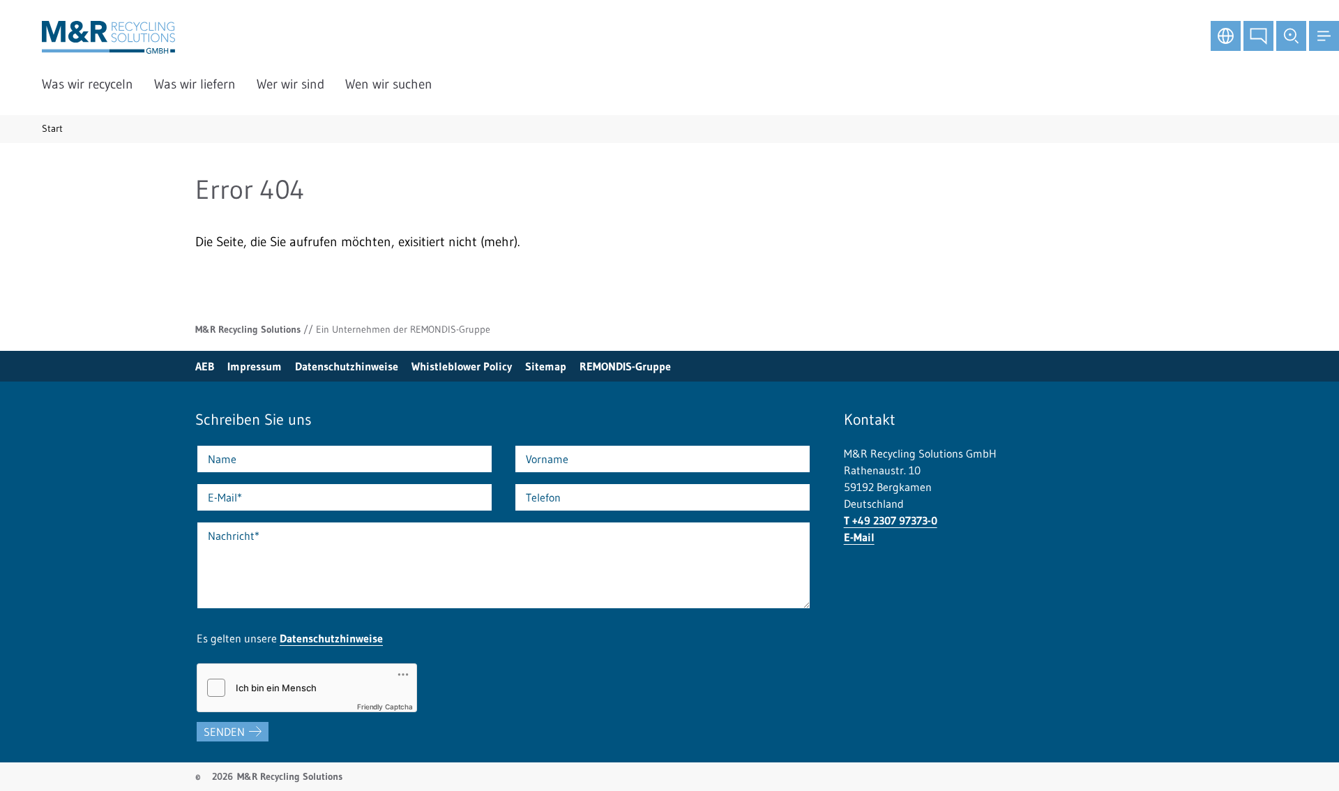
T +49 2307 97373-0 (890, 520)
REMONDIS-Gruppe (625, 366)
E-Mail (859, 537)
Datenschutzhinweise (346, 366)
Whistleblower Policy (461, 366)
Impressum (254, 366)
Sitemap (545, 366)
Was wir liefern (195, 84)
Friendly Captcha (385, 706)
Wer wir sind (290, 84)
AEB (204, 366)
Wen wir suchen (388, 84)
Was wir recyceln (87, 84)
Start (52, 128)
